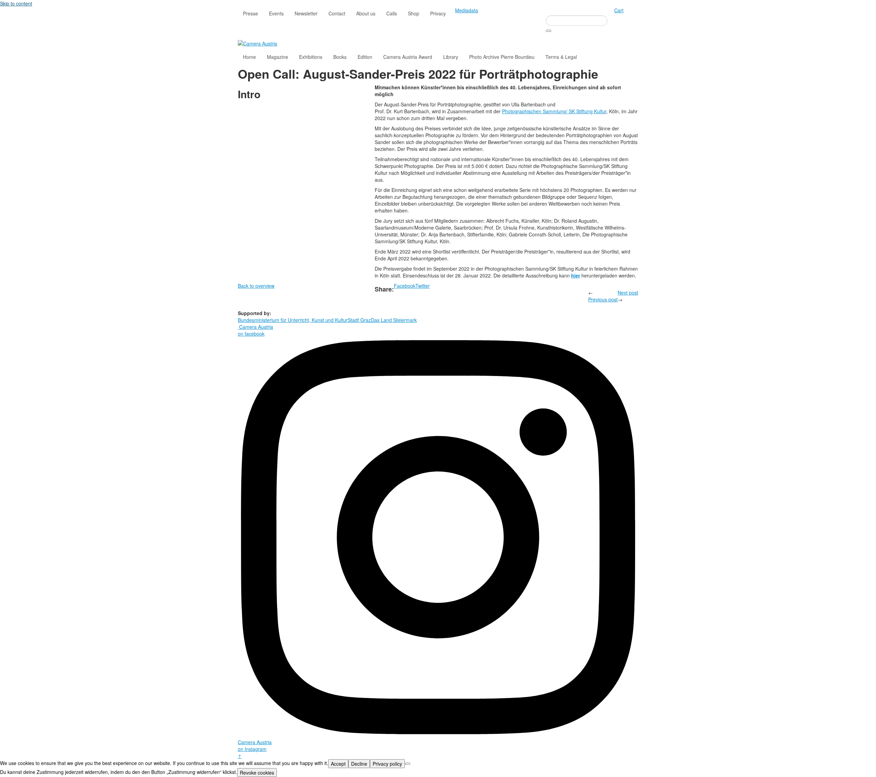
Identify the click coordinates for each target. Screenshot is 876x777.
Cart (618, 10)
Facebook (404, 285)
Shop (413, 13)
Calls (391, 13)
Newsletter (306, 13)
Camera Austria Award (407, 56)
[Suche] (548, 31)
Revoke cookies (257, 772)
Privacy (438, 13)
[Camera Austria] (257, 42)
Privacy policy (387, 763)
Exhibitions (310, 56)
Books (340, 56)
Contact (336, 13)
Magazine (277, 56)
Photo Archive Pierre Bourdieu (501, 56)
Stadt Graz (359, 319)
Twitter (422, 285)
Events (276, 13)
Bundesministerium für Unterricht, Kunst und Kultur (293, 319)
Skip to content (16, 3)
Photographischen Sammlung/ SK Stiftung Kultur (554, 111)
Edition (365, 56)
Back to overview (256, 285)
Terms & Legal (561, 56)
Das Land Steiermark (394, 319)
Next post (628, 292)
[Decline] (407, 764)
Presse (250, 13)
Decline (359, 763)
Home (249, 56)
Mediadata (466, 10)
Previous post (603, 299)
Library (450, 56)
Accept (338, 763)
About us (365, 13)
